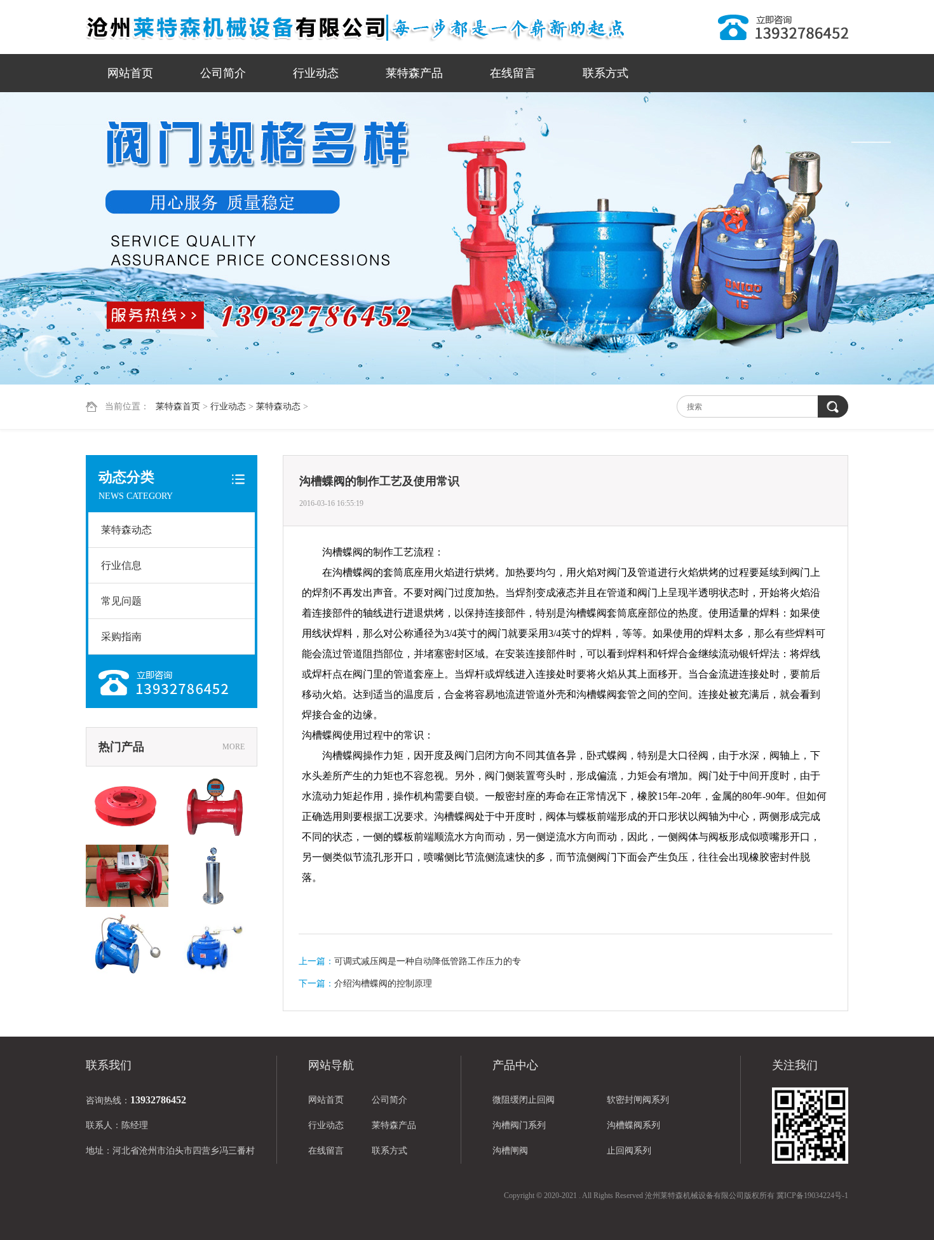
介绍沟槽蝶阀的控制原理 (383, 983)
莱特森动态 (278, 406)
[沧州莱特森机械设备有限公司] (356, 27)
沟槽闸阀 (510, 1150)
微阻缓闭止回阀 (523, 1100)
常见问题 (121, 601)
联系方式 (605, 73)
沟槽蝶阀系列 (633, 1125)
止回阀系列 (629, 1150)
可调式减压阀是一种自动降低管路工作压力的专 (427, 961)
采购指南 (121, 636)
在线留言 (513, 73)
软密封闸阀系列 (638, 1100)
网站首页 (130, 73)
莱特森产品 (414, 73)
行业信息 (121, 565)
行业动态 (316, 73)
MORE (233, 746)
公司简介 (223, 73)
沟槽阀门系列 (519, 1125)
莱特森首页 (178, 406)
